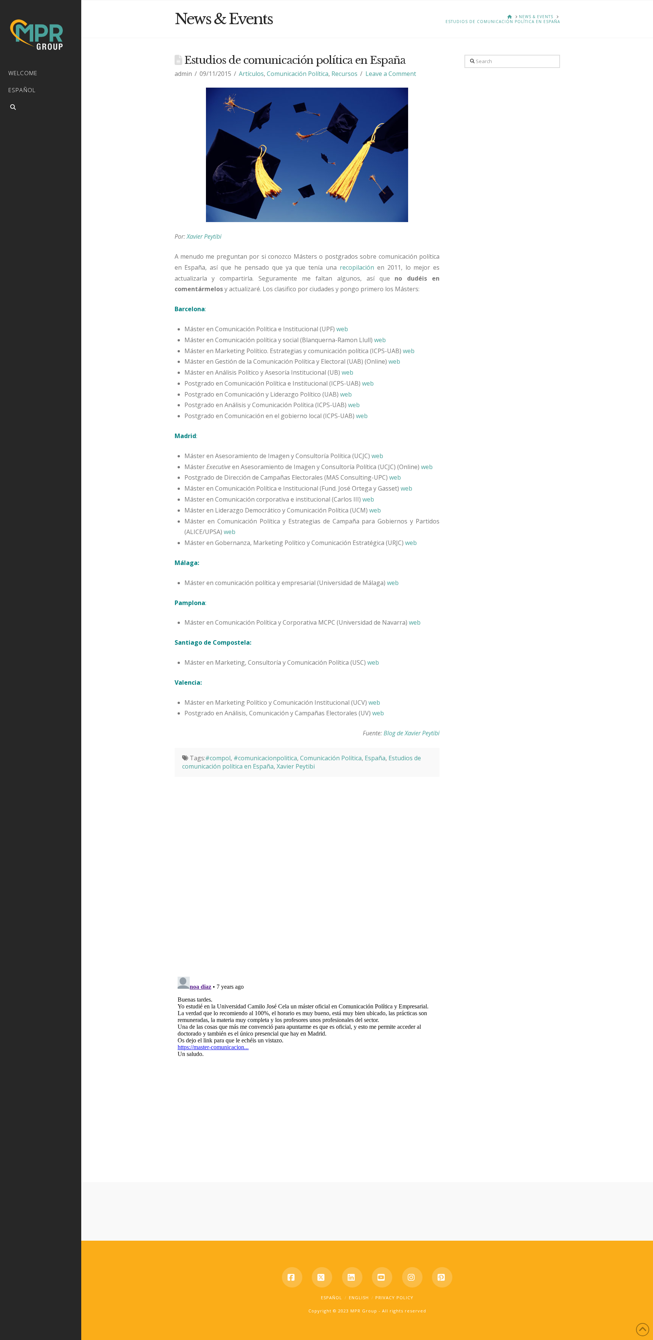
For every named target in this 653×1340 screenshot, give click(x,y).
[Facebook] (292, 1277)
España (375, 758)
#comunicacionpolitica (265, 758)
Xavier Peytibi (204, 236)
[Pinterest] (442, 1277)
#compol (218, 758)
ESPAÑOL (331, 1297)
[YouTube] (382, 1277)
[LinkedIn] (352, 1277)
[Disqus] (307, 871)
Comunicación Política (297, 73)
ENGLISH (359, 1297)
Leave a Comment (390, 73)
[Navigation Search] (40, 108)
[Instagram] (412, 1277)
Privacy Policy (394, 1297)
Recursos (344, 73)
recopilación (358, 267)
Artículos (251, 73)
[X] (322, 1277)
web (342, 329)
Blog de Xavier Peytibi (411, 733)
